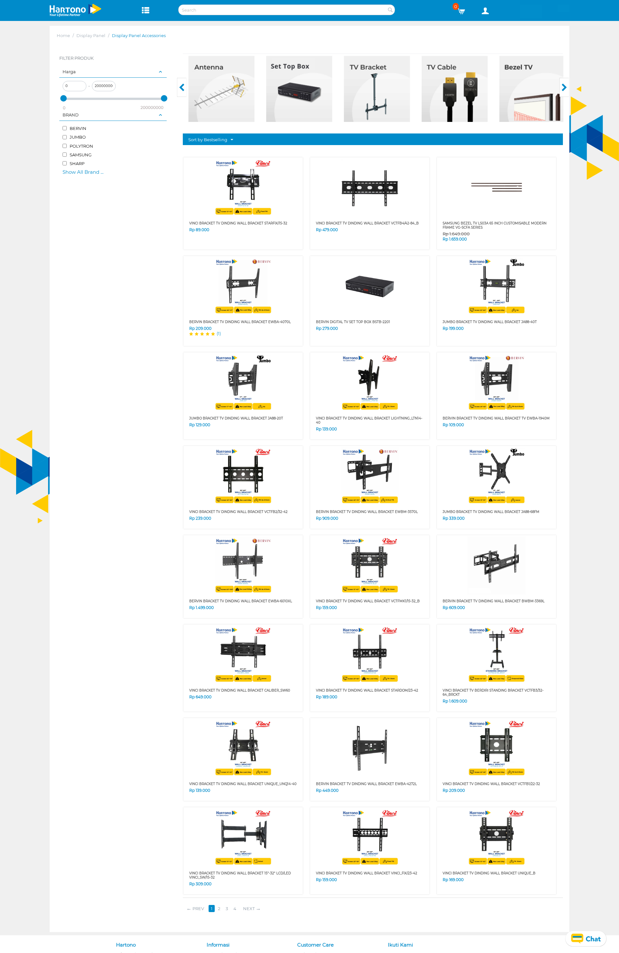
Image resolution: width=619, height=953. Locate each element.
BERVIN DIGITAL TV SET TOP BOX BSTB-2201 (353, 322)
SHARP (76, 163)
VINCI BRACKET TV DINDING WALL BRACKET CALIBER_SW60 (239, 690)
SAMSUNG (80, 154)
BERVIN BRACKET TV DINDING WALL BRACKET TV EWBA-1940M (496, 418)
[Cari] (390, 10)
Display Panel (90, 35)
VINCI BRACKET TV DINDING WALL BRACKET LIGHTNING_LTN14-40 (369, 420)
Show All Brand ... (83, 172)
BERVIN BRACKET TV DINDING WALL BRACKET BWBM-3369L (494, 601)
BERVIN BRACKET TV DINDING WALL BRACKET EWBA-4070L (240, 322)
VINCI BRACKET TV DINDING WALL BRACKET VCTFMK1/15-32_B (368, 601)
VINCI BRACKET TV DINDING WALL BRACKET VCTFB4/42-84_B (367, 223)
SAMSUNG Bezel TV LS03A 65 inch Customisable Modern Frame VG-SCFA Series (494, 225)
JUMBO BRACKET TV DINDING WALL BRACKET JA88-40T (490, 322)
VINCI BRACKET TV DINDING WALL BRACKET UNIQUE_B (489, 873)
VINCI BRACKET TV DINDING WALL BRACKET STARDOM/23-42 (367, 690)
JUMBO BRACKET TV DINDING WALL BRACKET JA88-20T (236, 418)
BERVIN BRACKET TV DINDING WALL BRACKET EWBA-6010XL (240, 601)
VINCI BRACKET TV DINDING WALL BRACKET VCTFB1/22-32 (491, 784)
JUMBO (77, 137)
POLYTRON (81, 146)
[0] (463, 9)
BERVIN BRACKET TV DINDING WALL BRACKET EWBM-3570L (367, 512)
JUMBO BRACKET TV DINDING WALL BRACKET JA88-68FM (491, 512)
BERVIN (77, 128)
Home (63, 35)
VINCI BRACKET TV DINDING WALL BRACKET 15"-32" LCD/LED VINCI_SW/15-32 (240, 875)
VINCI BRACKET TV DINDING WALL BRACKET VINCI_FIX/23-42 (366, 873)
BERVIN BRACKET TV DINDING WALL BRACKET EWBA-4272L (366, 784)
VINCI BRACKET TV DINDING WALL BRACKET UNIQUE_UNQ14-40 (243, 784)
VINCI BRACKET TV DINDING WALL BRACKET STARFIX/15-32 (238, 223)
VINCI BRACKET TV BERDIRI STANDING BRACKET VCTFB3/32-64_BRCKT (493, 692)
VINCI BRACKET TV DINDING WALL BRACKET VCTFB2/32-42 (238, 512)
